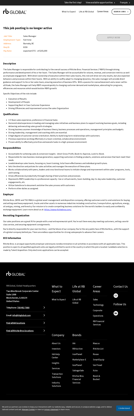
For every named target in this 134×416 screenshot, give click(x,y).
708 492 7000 (23, 307)
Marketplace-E (79, 359)
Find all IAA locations (15, 323)
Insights (55, 363)
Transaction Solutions (57, 375)
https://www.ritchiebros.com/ (58, 209)
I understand (124, 408)
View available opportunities (99, 2)
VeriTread (97, 365)
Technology (98, 305)
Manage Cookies (28, 409)
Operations (98, 315)
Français (124, 2)
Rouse (96, 354)
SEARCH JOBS (120, 11)
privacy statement (51, 409)
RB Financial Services (98, 323)
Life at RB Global (86, 11)
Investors (56, 348)
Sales (95, 299)
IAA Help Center (56, 356)
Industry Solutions (56, 384)
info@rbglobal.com (21, 315)
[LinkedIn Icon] (115, 314)
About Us (56, 343)
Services (56, 368)
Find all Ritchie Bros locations (20, 330)
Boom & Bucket (96, 378)
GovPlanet (77, 365)
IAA (73, 343)
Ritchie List (98, 348)
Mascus (96, 343)
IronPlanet (77, 354)
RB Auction (77, 348)
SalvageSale (78, 370)
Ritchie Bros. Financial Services (78, 379)
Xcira (95, 370)
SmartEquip (98, 359)
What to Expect (69, 11)
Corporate (97, 310)
